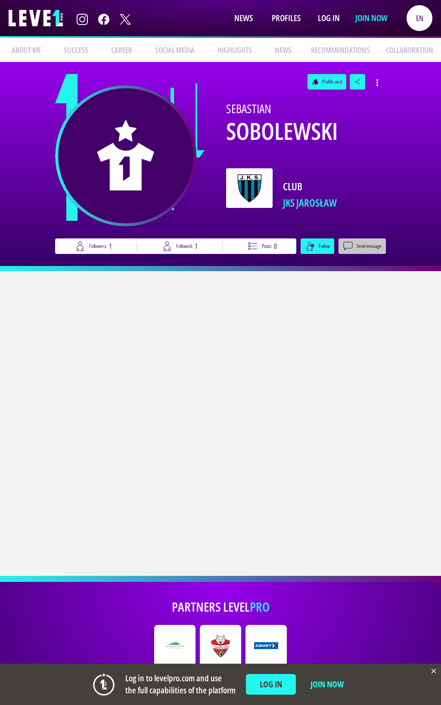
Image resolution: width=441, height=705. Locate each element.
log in (271, 684)
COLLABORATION (409, 50)
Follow (324, 246)
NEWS (283, 50)
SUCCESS (76, 50)
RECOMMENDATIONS (340, 50)
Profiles (286, 18)
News (243, 18)
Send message (369, 246)
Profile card (327, 81)
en (419, 18)
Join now (371, 18)
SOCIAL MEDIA (175, 50)
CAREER (121, 50)
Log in (329, 18)
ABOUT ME (26, 50)
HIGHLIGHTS (234, 50)
